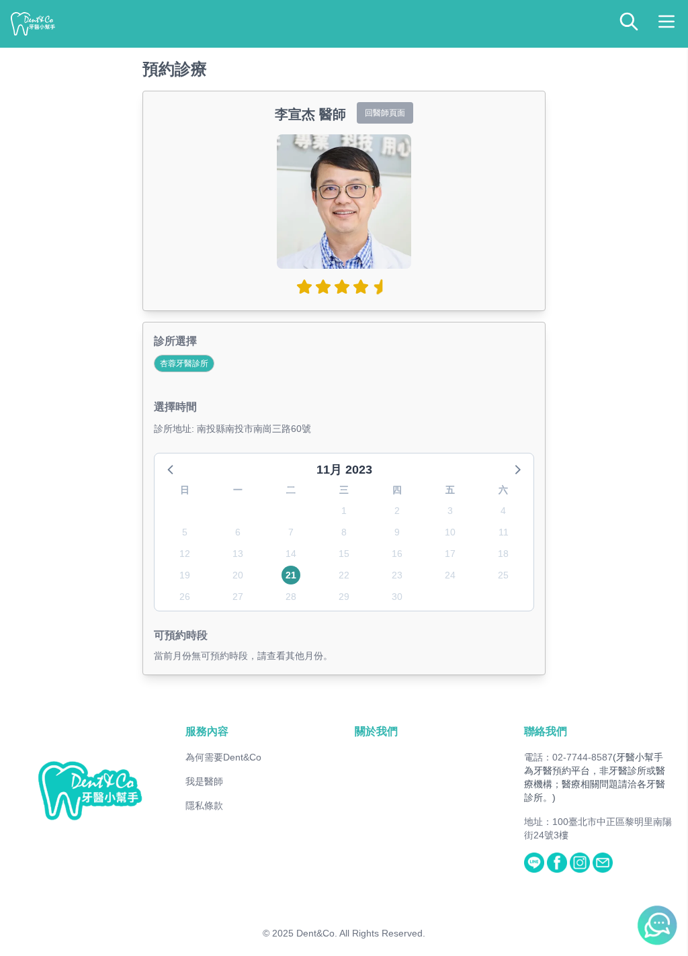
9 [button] (397, 532)
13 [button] (237, 553)
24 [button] (450, 575)
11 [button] (504, 532)
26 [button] (184, 596)
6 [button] (238, 532)
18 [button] (503, 553)
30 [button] (397, 596)
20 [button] (237, 575)
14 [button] (291, 553)
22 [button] (344, 575)
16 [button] (397, 553)
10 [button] (450, 532)
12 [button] (184, 553)
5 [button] (184, 532)
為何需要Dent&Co (223, 757)
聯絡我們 (545, 731)
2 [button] (397, 510)
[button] (171, 469)
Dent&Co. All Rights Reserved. (360, 933)
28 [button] (291, 596)
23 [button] (397, 575)
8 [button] (344, 532)
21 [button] (291, 575)
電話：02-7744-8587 (568, 757)
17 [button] (450, 553)
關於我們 (376, 731)
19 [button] (184, 575)
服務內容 (206, 731)
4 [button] (503, 510)
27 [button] (237, 596)
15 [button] (344, 553)
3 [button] (450, 510)
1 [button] (344, 510)
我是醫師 (204, 781)
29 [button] (344, 596)
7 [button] (291, 532)
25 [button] (503, 575)
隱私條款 (204, 805)
